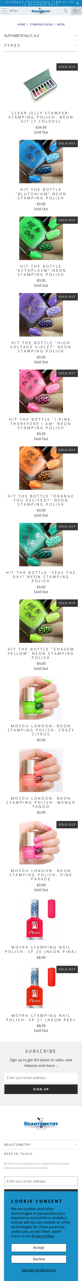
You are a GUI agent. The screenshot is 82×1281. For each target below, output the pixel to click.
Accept (38, 1247)
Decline (39, 1259)
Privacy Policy (43, 1236)
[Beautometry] (41, 11)
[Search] (66, 11)
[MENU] (2, 11)
